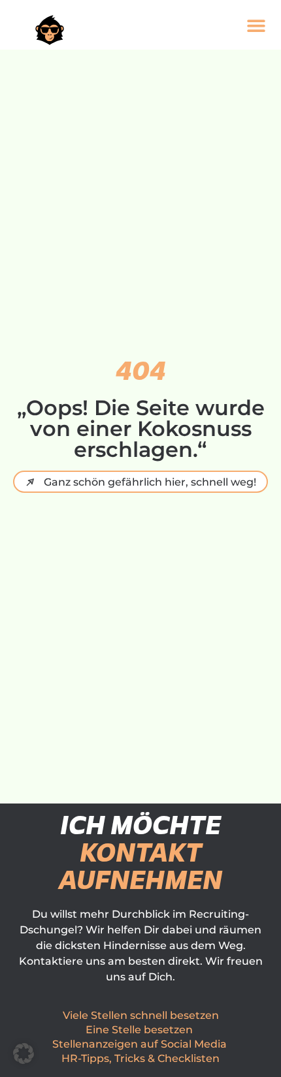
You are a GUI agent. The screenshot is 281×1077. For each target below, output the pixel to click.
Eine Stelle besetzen (139, 1029)
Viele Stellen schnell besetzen (141, 1015)
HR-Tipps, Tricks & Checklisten (140, 1058)
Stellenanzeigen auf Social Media (139, 1044)
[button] (256, 25)
